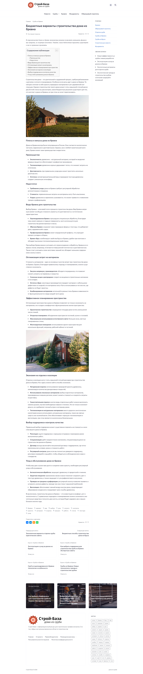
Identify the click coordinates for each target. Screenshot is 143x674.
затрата (66, 508)
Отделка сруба (100, 32)
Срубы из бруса (100, 39)
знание (93, 632)
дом (59, 508)
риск (100, 651)
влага (93, 623)
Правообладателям (51, 637)
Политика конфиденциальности (62, 639)
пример (107, 642)
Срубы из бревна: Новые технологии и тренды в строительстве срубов (69, 568)
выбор (52, 508)
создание (107, 654)
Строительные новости (102, 43)
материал (40, 510)
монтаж (107, 636)
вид (46, 508)
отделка (48, 510)
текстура (82, 510)
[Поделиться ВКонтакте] (27, 522)
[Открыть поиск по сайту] (115, 5)
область (100, 639)
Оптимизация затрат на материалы (40, 65)
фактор (106, 661)
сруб (98, 658)
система (94, 654)
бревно (30, 508)
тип (103, 658)
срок (93, 658)
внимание (100, 623)
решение (94, 651)
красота (30, 510)
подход (101, 642)
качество (100, 632)
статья (74, 510)
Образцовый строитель (103, 29)
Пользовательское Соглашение (38, 639)
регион (107, 648)
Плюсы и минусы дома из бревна (39, 56)
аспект (93, 620)
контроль (76, 508)
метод (101, 636)
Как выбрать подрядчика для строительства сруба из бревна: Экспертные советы (72, 548)
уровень (109, 658)
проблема (94, 645)
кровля (107, 632)
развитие (100, 648)
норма (93, 639)
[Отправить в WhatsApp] (37, 522)
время (106, 623)
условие (94, 661)
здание (106, 629)
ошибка (94, 642)
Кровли (97, 25)
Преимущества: (35, 58)
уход (29, 513)
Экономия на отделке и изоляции (39, 70)
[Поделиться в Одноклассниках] (34, 522)
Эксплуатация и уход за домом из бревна (40, 547)
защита (100, 629)
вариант (38, 508)
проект (101, 645)
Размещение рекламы (67, 637)
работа (66, 510)
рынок (105, 651)
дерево (100, 626)
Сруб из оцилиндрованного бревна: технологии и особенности (41, 567)
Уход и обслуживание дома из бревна (41, 74)
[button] (56, 51)
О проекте (39, 637)
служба (101, 654)
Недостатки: (34, 60)
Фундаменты (99, 46)
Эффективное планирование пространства (43, 67)
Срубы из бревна (100, 36)
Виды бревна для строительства (39, 62)
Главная (31, 637)
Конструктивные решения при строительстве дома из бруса (102, 598)
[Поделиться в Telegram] (30, 522)
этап (112, 661)
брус (105, 620)
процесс (57, 510)
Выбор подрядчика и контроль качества (42, 72)
